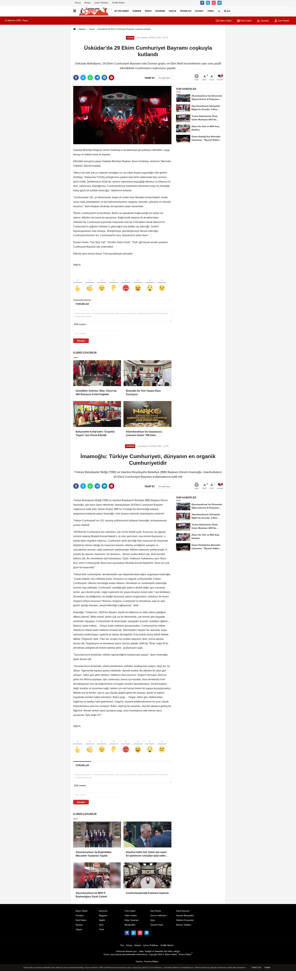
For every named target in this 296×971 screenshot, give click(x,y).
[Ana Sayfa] (74, 29)
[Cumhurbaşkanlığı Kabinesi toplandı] (147, 875)
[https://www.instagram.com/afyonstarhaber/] (214, 3)
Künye (78, 3)
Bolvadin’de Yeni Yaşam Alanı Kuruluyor (143, 392)
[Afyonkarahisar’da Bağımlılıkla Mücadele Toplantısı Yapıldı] (97, 834)
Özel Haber (81, 920)
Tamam (267, 968)
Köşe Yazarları (132, 920)
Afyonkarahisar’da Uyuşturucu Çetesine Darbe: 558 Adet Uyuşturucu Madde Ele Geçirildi (144, 433)
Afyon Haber (121, 11)
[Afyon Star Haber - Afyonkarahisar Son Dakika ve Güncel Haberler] (94, 11)
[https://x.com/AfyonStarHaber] (208, 3)
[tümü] (219, 11)
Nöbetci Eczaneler (185, 920)
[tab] (82, 304)
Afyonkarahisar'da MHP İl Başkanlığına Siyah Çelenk (91, 895)
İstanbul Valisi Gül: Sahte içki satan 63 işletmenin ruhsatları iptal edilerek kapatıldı (147, 854)
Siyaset (199, 11)
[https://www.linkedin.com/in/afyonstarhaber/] (220, 3)
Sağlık (172, 11)
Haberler (82, 29)
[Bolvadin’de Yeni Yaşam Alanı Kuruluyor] (147, 373)
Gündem (136, 11)
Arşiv (152, 920)
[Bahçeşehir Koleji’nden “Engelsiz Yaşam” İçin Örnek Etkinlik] (97, 414)
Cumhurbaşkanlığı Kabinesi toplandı (147, 893)
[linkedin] (104, 77)
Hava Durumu (183, 911)
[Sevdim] (101, 282)
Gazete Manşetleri (185, 915)
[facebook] (76, 77)
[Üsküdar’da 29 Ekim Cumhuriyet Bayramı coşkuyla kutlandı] (122, 115)
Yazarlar (264, 20)
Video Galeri (225, 20)
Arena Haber (185, 954)
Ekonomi (160, 11)
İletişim (87, 3)
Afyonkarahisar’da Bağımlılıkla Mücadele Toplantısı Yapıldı (93, 854)
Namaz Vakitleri (183, 925)
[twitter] (83, 77)
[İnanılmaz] (149, 282)
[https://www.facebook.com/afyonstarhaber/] (202, 3)
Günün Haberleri (158, 915)
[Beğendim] (77, 282)
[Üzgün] (161, 282)
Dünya (148, 11)
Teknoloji (185, 11)
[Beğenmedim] (113, 282)
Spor (101, 925)
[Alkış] (89, 282)
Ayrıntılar (256, 968)
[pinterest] (111, 77)
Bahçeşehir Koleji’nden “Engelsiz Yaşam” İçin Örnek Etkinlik (95, 433)
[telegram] (97, 77)
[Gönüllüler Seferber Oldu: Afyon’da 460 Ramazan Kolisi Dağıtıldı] (97, 373)
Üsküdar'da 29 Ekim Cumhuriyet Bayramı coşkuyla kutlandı (124, 29)
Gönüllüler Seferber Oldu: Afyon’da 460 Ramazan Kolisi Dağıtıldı (96, 392)
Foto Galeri (246, 20)
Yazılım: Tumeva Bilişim (147, 961)
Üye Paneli (283, 20)
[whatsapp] (90, 77)
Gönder (81, 341)
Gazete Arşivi (156, 925)
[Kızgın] (125, 282)
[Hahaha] (137, 282)
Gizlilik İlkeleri (118, 3)
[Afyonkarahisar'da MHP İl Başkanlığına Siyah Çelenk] (97, 875)
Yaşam (92, 29)
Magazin (103, 915)
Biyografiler (130, 925)
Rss (122, 945)
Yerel (210, 11)
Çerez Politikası (101, 3)
